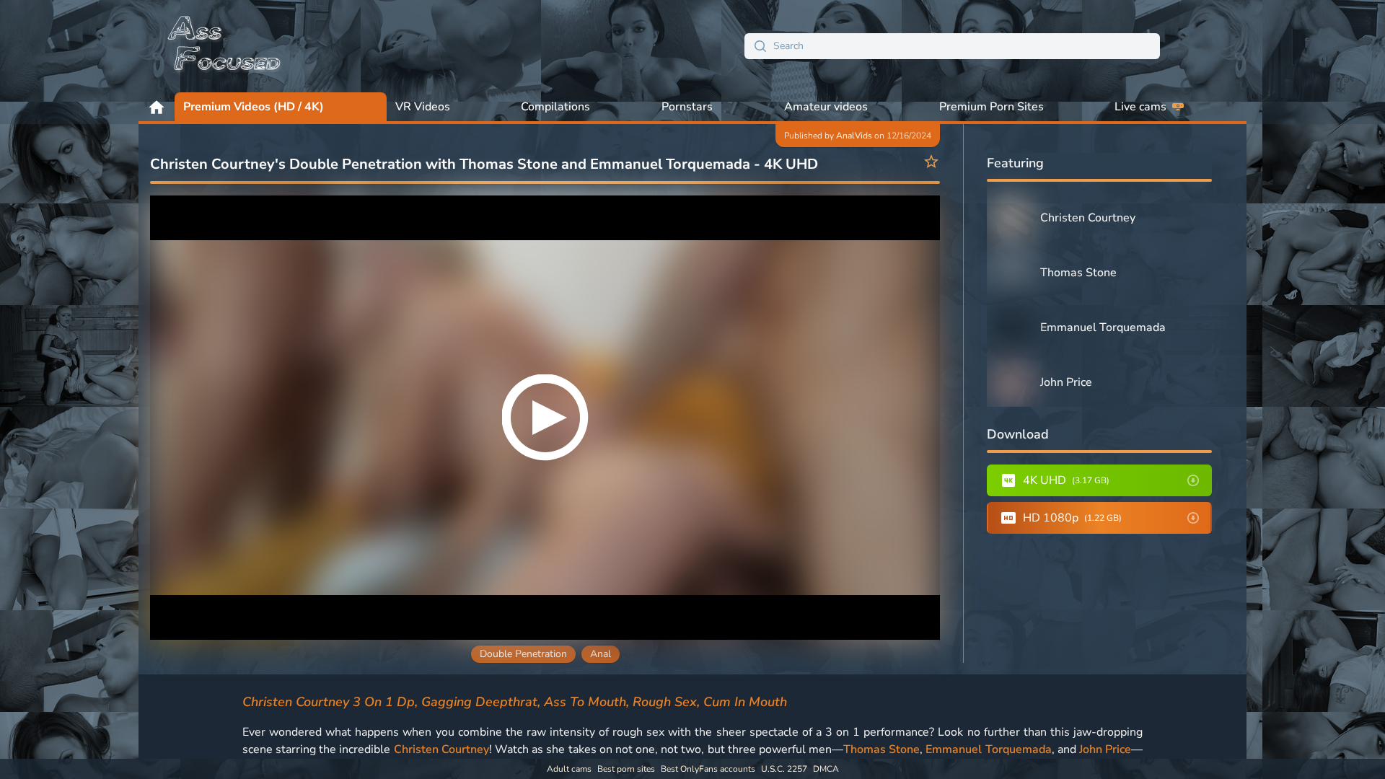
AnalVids (854, 135)
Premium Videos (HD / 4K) (253, 107)
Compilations (555, 107)
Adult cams (569, 769)
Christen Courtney (441, 749)
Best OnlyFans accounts (708, 769)
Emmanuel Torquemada (988, 749)
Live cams (1140, 107)
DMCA (826, 769)
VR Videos (422, 107)
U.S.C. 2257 (784, 769)
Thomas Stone (881, 749)
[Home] (225, 46)
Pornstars (687, 107)
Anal (600, 654)
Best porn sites (626, 769)
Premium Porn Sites (991, 107)
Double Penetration (523, 654)
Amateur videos (826, 107)
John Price (1105, 749)
